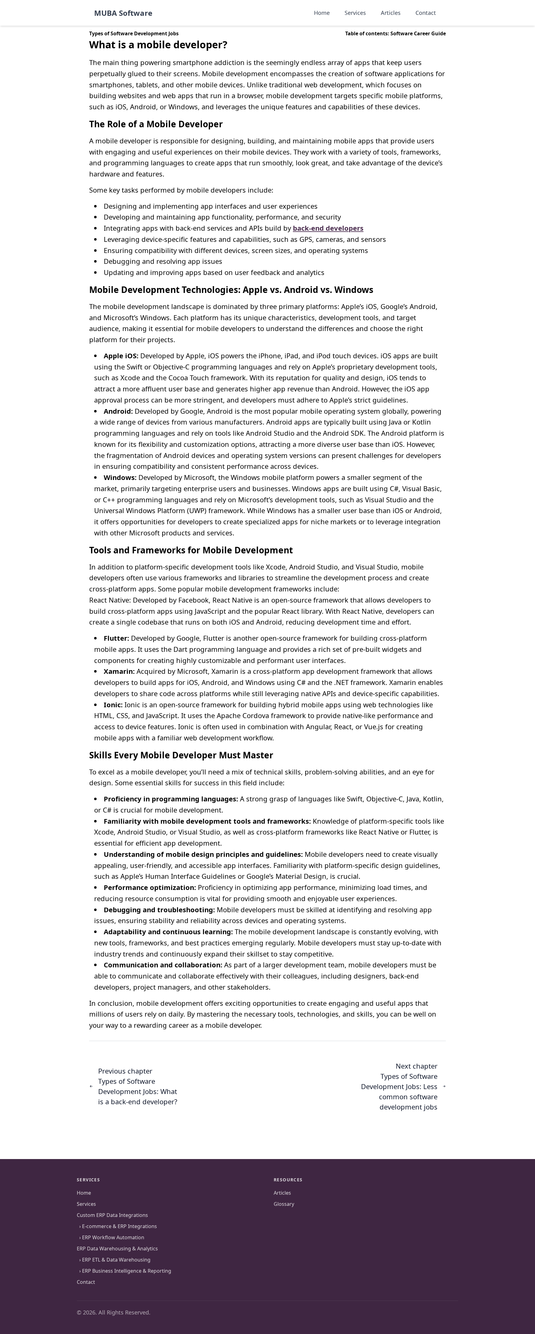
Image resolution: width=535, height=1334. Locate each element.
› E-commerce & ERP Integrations (117, 1226)
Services (86, 1204)
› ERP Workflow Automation (110, 1237)
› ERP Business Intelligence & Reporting (124, 1270)
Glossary (284, 1204)
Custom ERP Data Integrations (112, 1215)
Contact (86, 1282)
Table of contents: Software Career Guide (395, 33)
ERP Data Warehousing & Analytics (117, 1248)
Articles (282, 1192)
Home (84, 1192)
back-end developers (328, 228)
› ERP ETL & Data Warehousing (113, 1259)
